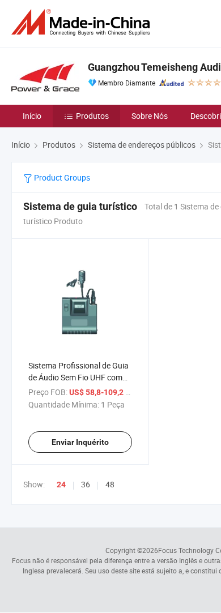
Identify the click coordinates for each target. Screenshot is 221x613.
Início (32, 115)
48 (109, 484)
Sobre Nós (149, 115)
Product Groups (61, 177)
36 (85, 484)
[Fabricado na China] (82, 22)
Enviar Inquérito (80, 442)
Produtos (92, 115)
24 (61, 484)
